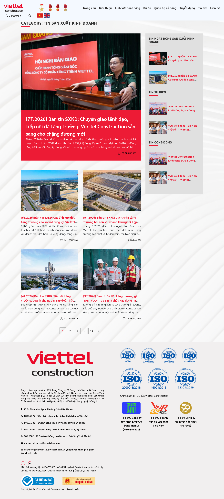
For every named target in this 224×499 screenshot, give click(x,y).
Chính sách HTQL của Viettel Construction (144, 395)
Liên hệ (215, 8)
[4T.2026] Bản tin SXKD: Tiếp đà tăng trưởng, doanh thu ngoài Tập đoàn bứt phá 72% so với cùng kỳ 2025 (47, 300)
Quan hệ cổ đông (165, 8)
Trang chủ (89, 8)
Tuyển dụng (187, 8)
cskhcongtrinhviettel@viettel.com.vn (44, 449)
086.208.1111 (31, 436)
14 (91, 331)
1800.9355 (29, 429)
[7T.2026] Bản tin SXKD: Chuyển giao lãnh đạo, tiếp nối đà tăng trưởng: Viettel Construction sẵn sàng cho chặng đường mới (80, 126)
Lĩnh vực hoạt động (127, 8)
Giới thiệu (105, 8)
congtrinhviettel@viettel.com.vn (42, 442)
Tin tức (202, 8)
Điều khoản (73, 489)
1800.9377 (16, 15)
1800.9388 (29, 422)
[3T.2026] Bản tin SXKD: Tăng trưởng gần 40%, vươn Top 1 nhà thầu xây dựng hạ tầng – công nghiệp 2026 (111, 300)
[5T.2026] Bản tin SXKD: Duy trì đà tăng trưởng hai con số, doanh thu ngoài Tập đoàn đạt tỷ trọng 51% (110, 221)
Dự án (147, 8)
